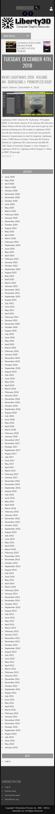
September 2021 (12, 296)
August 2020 (11, 331)
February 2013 (12, 631)
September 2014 (12, 566)
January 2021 (11, 320)
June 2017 (10, 460)
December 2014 (12, 556)
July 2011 (9, 696)
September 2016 (12, 488)
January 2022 (11, 286)
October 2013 (11, 604)
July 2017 (9, 457)
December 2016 (12, 481)
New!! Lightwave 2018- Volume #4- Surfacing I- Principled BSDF (27, 79)
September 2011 (12, 689)
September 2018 (12, 409)
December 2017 (12, 440)
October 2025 (11, 201)
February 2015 (12, 552)
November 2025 (12, 197)
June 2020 (10, 337)
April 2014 (9, 583)
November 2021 (12, 293)
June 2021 (10, 307)
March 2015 (10, 549)
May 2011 (9, 703)
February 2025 (12, 214)
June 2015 (10, 539)
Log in (8, 761)
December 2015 (12, 518)
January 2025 (11, 218)
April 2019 (9, 385)
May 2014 (9, 580)
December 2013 (12, 597)
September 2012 (12, 648)
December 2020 (12, 324)
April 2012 (9, 665)
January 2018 (11, 436)
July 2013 (9, 614)
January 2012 (11, 675)
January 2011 (11, 716)
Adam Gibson (9, 87)
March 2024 (10, 238)
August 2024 (11, 228)
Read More (6, 156)
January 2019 (11, 395)
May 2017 (9, 464)
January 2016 (11, 515)
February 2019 (12, 392)
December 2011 (12, 679)
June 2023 (10, 249)
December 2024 (12, 221)
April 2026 (9, 184)
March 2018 (10, 430)
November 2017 (12, 443)
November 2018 (12, 402)
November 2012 (12, 641)
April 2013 (9, 624)
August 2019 (11, 372)
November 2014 (12, 559)
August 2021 (11, 300)
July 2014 (9, 573)
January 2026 (11, 190)
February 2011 (11, 713)
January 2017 (11, 477)
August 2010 (11, 734)
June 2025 (10, 204)
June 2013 (10, 617)
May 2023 (9, 252)
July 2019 (9, 375)
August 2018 (11, 413)
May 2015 (9, 542)
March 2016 (10, 508)
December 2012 (12, 638)
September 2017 (12, 450)
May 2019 (9, 382)
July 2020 (9, 334)
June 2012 (10, 658)
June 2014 (10, 576)
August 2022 (11, 272)
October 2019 (11, 365)
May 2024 (9, 231)
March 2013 (10, 628)
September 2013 (12, 607)
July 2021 (9, 303)
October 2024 (11, 225)
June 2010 (10, 740)
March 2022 (10, 283)
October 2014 (11, 563)
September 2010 (12, 730)
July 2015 (9, 535)
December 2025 (12, 194)
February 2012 (12, 672)
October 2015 (11, 525)
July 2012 (9, 655)
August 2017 (11, 453)
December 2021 (12, 290)
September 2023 (12, 245)
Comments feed (12, 795)
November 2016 (12, 484)
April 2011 (9, 706)
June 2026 (10, 177)
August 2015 (11, 532)
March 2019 (10, 389)
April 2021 (9, 313)
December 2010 (12, 720)
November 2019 (12, 361)
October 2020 (11, 327)
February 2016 (12, 511)
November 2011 (12, 682)
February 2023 (12, 259)
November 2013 (12, 600)
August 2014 (11, 570)
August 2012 (11, 652)
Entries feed (10, 791)
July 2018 (9, 416)
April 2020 (9, 344)
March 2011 (10, 710)
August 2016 (11, 491)
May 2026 (9, 180)
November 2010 (12, 723)
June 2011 (10, 699)
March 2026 (10, 187)
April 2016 (9, 505)
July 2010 (9, 737)
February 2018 (12, 433)
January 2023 (11, 262)
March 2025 (10, 211)
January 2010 (11, 747)
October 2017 (11, 447)
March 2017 (10, 471)
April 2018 (9, 426)
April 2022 (9, 279)
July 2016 (9, 494)
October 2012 (11, 645)
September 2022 (12, 269)
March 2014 (10, 587)
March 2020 (10, 348)
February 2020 (12, 351)
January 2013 (11, 634)
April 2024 (9, 235)
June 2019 (10, 378)
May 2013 (9, 621)
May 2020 (9, 341)
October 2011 (11, 686)
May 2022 (9, 276)
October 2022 (11, 266)
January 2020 (11, 354)
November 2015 (12, 522)
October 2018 (11, 406)
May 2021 (9, 310)
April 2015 (9, 546)
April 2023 (9, 255)
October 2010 (11, 727)
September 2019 (12, 368)
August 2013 (11, 611)
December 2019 (12, 358)
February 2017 (12, 474)
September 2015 (12, 529)
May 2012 (9, 662)
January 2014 (11, 593)
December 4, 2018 (29, 87)
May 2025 (9, 208)
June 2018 (10, 419)
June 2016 (10, 498)
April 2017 (9, 467)
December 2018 (12, 399)
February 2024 (12, 242)
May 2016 (9, 501)
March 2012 (10, 669)
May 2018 (9, 423)
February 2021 (12, 317)
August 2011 (10, 693)
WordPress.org (12, 799)
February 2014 (12, 590)
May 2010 (9, 744)
